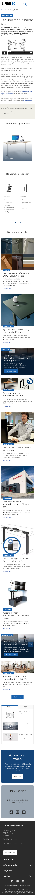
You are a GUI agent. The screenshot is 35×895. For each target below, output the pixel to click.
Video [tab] (9, 707)
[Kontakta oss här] (30, 644)
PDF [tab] (25, 707)
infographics (27, 100)
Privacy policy (19, 891)
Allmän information (23, 889)
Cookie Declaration (10, 889)
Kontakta (17, 776)
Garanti (28, 891)
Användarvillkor (9, 891)
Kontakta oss (10, 852)
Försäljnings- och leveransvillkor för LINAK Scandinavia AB (17, 893)
